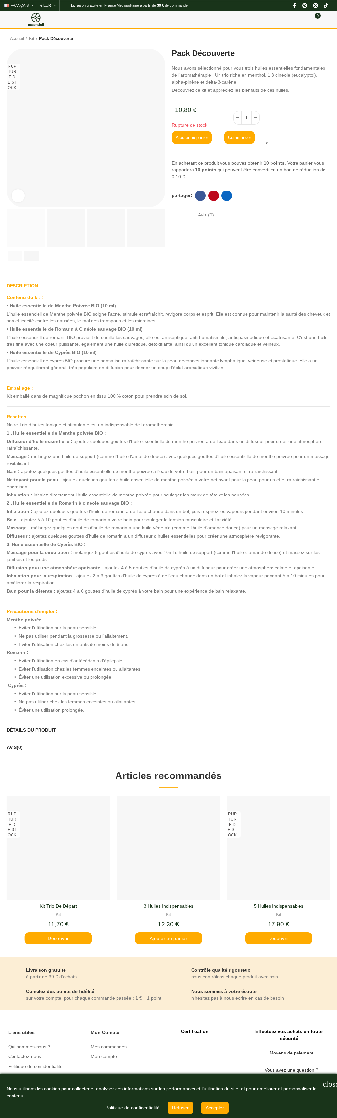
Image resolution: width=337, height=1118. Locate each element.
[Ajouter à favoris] (268, 138)
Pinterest (213, 196)
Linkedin (226, 196)
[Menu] (10, 19)
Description (22, 285)
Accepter (215, 1107)
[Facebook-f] (294, 5)
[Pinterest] (305, 5)
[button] (13, 128)
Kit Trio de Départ (58, 906)
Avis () (206, 215)
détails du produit (31, 730)
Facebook (200, 196)
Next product (322, 39)
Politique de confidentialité (132, 1107)
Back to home (314, 39)
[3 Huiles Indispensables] (168, 848)
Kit (58, 914)
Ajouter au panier (192, 137)
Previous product (306, 39)
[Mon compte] (327, 19)
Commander (239, 137)
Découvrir (58, 938)
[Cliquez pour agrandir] (18, 195)
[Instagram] (315, 5)
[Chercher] (303, 19)
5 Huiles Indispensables (278, 906)
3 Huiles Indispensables (168, 906)
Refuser (180, 1107)
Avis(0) (15, 747)
